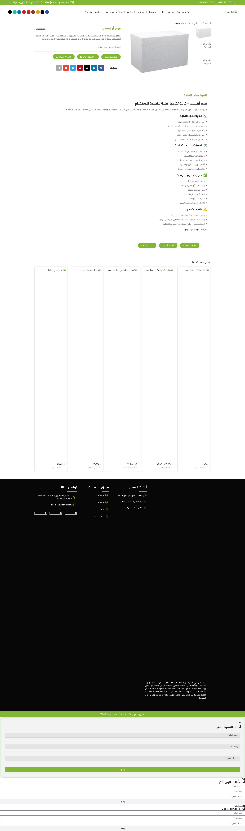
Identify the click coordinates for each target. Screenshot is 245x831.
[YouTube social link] (28, 12)
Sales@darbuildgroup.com (56, 2)
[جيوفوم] (194, 365)
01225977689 (225, 2)
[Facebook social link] (47, 12)
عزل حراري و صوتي (194, 23)
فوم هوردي (61, 464)
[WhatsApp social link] (15, 12)
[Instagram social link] (33, 12)
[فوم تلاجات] (86, 365)
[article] (122, 166)
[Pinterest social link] (24, 12)
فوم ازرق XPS (131, 464)
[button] (101, 68)
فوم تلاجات (96, 464)
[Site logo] (231, 12)
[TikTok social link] (10, 12)
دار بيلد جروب (40, 29)
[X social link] (42, 12)
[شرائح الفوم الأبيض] (158, 365)
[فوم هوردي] (51, 365)
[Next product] (36, 23)
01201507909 (206, 2)
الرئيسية (208, 23)
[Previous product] (42, 23)
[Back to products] (39, 23)
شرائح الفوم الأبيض (191, 229)
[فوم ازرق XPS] (122, 365)
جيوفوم (206, 464)
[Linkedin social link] (19, 12)
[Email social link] (38, 12)
